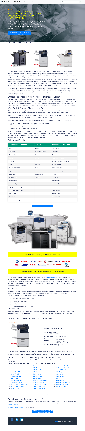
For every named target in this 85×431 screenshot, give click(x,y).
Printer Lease (14, 370)
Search (81, 1)
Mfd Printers (36, 368)
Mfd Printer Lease (38, 372)
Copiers (35, 366)
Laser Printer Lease (39, 388)
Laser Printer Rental (62, 366)
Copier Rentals (37, 376)
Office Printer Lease (16, 382)
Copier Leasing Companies (19, 384)
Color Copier (14, 366)
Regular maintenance (52, 277)
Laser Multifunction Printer (63, 370)
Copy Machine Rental (39, 384)
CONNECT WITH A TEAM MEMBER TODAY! (42, 206)
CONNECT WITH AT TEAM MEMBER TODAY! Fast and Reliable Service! (19, 33)
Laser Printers (60, 376)
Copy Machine (60, 380)
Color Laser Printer (61, 386)
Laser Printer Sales (39, 386)
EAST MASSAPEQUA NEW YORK (47, 394)
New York (13, 407)
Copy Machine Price (17, 380)
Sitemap (56, 421)
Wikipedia (10, 404)
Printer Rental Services (17, 372)
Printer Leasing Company (18, 386)
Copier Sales (37, 374)
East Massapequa (20, 407)
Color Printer (59, 372)
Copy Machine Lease (62, 384)
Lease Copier (14, 378)
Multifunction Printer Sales (63, 368)
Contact (42, 1)
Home (25, 1)
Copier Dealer (15, 388)
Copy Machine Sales (39, 382)
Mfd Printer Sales (38, 370)
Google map (16, 404)
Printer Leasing (15, 368)
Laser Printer (59, 374)
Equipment (30, 1)
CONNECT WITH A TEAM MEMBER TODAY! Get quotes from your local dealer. (42, 411)
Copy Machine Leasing (40, 380)
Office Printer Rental (17, 376)
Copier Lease (37, 378)
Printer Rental (15, 374)
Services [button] (36, 1)
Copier (58, 378)
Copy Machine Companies (63, 382)
